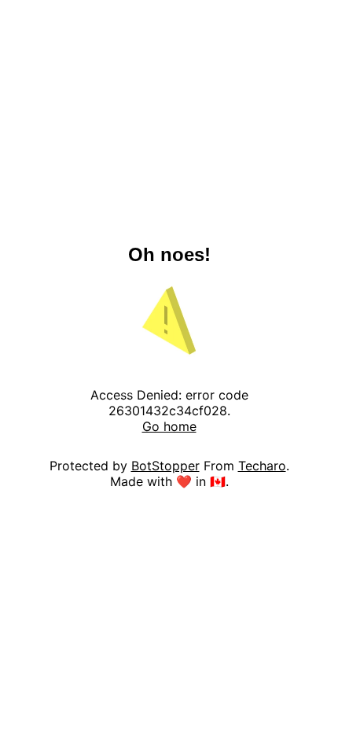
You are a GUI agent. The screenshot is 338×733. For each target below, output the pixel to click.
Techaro (262, 465)
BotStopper (165, 465)
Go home (169, 426)
